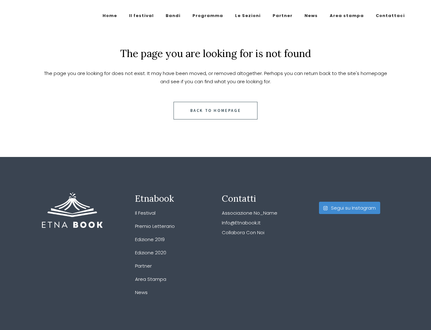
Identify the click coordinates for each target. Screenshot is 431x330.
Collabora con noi (243, 232)
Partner (143, 266)
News (141, 292)
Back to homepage (215, 110)
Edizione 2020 (150, 252)
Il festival (145, 213)
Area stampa (150, 279)
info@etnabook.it (241, 222)
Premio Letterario (155, 226)
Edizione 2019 (150, 239)
